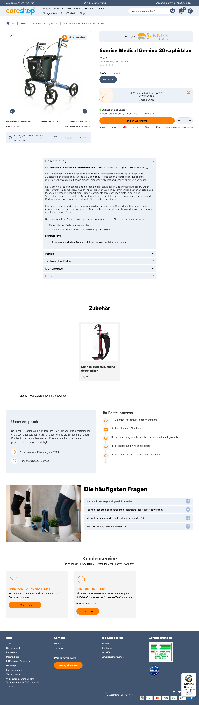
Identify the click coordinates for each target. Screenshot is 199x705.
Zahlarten (11, 686)
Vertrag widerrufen (68, 665)
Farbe (49, 253)
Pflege (46, 8)
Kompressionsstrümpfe (113, 656)
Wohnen (89, 8)
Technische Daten (58, 261)
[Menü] (194, 675)
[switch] (189, 693)
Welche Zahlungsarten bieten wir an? (107, 526)
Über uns (58, 648)
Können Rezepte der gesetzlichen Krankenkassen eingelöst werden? (124, 509)
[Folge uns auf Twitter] (180, 692)
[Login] (190, 11)
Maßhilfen (11, 665)
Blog (82, 13)
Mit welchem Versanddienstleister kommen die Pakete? (117, 518)
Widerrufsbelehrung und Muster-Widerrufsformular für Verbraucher (23, 681)
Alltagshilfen (49, 13)
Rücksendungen (14, 670)
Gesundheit (74, 8)
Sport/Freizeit (68, 13)
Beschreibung (55, 161)
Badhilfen (106, 652)
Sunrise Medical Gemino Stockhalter (98, 368)
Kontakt (57, 643)
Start (12, 23)
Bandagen (106, 648)
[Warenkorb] (181, 11)
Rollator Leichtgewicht (45, 23)
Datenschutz (12, 656)
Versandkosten (13, 674)
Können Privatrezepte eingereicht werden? (110, 501)
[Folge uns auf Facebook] (174, 692)
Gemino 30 (108, 79)
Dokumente (54, 268)
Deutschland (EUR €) (117, 695)
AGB (8, 643)
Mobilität (59, 8)
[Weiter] (85, 111)
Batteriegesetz (13, 648)
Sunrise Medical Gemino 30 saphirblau (83, 23)
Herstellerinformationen (63, 276)
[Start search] (172, 11)
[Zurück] (12, 111)
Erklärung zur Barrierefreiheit (20, 661)
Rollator (24, 23)
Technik (101, 8)
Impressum (11, 652)
